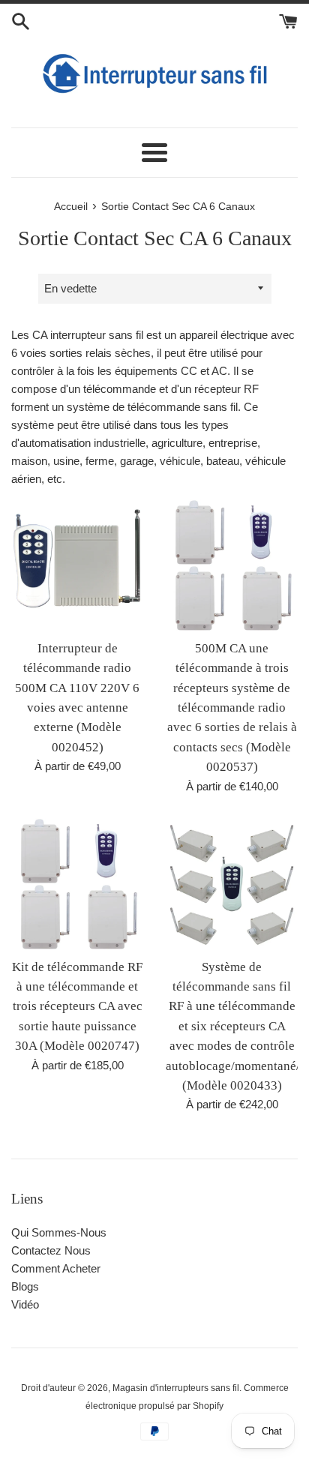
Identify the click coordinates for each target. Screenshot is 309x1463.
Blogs (25, 1286)
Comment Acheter (55, 1268)
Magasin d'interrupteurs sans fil (175, 1388)
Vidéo (25, 1304)
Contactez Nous (51, 1250)
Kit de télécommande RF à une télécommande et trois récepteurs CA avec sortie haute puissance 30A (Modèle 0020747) (77, 1007)
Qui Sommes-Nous (58, 1232)
